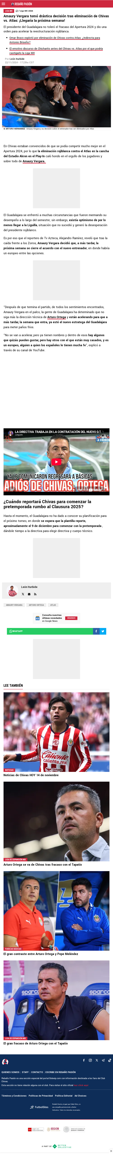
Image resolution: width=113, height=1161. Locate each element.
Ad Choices (80, 1095)
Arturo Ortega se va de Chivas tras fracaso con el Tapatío (43, 865)
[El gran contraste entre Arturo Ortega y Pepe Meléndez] (56, 911)
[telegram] (103, 1060)
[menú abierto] (3, 4)
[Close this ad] (111, 1151)
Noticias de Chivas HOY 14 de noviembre (31, 775)
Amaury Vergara (14, 605)
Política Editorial (63, 1095)
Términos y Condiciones (13, 1095)
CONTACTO (37, 1072)
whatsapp (18, 631)
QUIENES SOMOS (10, 1072)
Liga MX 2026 (26, 10)
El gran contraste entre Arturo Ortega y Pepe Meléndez (41, 954)
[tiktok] (110, 1060)
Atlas (53, 605)
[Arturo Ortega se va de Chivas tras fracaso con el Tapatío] (56, 821)
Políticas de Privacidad (41, 1095)
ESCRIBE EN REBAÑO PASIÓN (60, 1072)
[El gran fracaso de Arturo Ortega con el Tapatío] (56, 1000)
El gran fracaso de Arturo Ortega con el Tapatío (36, 1043)
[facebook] (84, 1060)
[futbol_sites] (40, 1107)
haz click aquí (81, 1085)
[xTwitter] (97, 1060)
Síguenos (71, 618)
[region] (56, 1157)
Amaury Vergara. (34, 161)
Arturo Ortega (56, 317)
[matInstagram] (90, 1060)
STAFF (25, 1072)
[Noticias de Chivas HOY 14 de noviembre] (56, 732)
